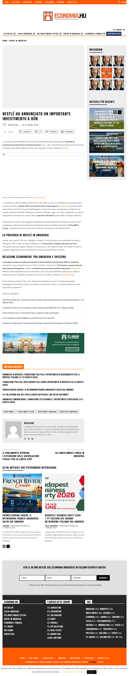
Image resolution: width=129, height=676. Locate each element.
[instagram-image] (94, 61)
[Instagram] (29, 438)
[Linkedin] (32, 438)
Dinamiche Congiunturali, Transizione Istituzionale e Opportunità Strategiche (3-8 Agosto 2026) (40, 323)
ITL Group (8, 626)
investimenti (9, 412)
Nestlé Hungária (40, 197)
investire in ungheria (69, 412)
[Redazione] (5, 125)
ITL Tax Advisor (54, 615)
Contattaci (9, 634)
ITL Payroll (52, 622)
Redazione (13, 125)
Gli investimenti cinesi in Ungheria (69, 454)
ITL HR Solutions (55, 626)
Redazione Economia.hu (20, 526)
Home (5, 40)
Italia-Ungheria (51, 526)
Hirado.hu (76, 268)
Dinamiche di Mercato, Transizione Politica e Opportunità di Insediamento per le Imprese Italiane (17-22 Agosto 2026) (43, 301)
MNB (41, 265)
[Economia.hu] (64, 16)
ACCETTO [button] (91, 672)
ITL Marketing (54, 634)
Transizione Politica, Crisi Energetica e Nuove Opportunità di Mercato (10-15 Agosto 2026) (38, 308)
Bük (44, 145)
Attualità (8, 607)
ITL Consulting (54, 607)
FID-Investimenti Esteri (15, 615)
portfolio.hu (64, 206)
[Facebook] (25, 438)
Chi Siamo (8, 630)
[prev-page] (4, 546)
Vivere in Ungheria (18, 40)
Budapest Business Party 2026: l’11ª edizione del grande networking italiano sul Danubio (64, 518)
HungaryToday (68, 275)
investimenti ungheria (47, 412)
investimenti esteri (26, 412)
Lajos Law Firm (54, 637)
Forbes (65, 148)
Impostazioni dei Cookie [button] (73, 672)
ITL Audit (51, 618)
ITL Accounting (54, 611)
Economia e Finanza (13, 622)
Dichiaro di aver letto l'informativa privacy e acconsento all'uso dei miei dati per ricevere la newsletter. (65, 585)
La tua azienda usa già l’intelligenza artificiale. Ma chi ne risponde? (29, 318)
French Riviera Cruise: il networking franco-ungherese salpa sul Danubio (31, 313)
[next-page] (8, 546)
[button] (122, 2)
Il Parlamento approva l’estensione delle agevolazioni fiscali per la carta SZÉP (21, 456)
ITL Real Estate (54, 630)
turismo (6, 526)
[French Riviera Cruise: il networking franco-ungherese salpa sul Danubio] (22, 493)
